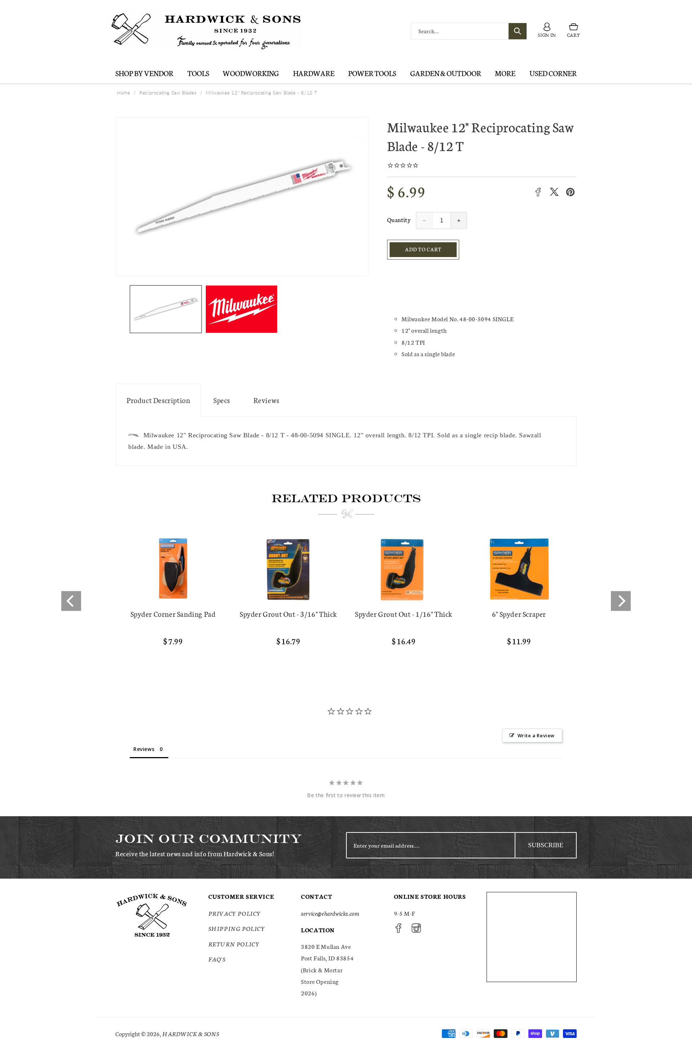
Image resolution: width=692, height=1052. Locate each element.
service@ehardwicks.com (330, 913)
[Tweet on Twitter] (554, 192)
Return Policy (234, 944)
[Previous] (71, 601)
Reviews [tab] (143, 749)
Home (123, 92)
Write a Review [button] (536, 735)
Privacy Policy (234, 913)
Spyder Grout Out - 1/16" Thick (403, 614)
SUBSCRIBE (545, 845)
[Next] (621, 601)
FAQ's (217, 959)
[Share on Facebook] (538, 192)
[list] (346, 601)
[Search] (518, 31)
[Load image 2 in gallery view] (241, 309)
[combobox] (469, 31)
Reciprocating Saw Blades (167, 92)
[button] (573, 31)
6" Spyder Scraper (519, 614)
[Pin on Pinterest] (570, 192)
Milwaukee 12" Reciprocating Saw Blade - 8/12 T (262, 92)
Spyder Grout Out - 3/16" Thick (288, 614)
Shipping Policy (236, 928)
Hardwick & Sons (190, 1033)
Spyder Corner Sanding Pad (173, 614)
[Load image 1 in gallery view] (166, 309)
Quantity (399, 219)
